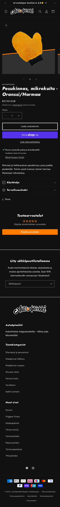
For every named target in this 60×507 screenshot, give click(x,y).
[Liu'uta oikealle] (36, 79)
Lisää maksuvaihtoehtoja (30, 142)
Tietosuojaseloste (14, 449)
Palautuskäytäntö (49, 492)
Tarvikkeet (10, 385)
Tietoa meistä (12, 429)
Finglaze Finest (13, 416)
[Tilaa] (51, 283)
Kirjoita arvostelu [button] (30, 232)
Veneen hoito (12, 378)
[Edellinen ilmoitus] (5, 3)
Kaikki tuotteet (12, 391)
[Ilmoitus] (55, 3)
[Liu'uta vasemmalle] (24, 79)
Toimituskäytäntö (46, 496)
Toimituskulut (17, 105)
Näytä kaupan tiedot (14, 157)
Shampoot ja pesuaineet (17, 352)
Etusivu (9, 410)
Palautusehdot (12, 443)
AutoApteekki (16, 492)
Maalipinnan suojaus (15, 365)
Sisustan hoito (12, 372)
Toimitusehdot (12, 436)
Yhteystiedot (12, 455)
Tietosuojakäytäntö (17, 496)
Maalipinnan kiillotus (15, 359)
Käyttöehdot (32, 496)
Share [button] (8, 199)
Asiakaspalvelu (12, 423)
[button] (6, 11)
